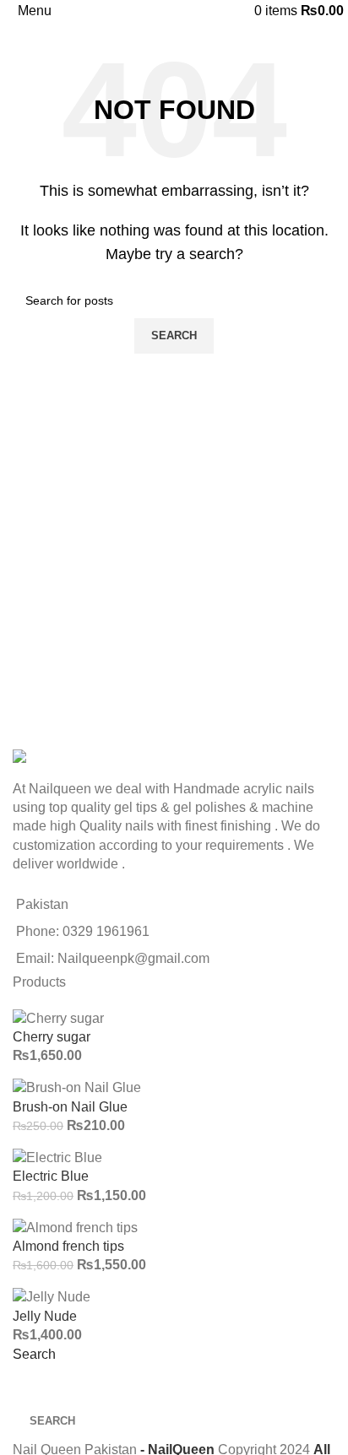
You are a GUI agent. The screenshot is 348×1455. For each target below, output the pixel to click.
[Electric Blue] (57, 1156)
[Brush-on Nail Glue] (77, 1087)
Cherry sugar (51, 1037)
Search (34, 1354)
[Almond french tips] (75, 1227)
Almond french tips (68, 1246)
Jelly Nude (45, 1316)
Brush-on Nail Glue (70, 1107)
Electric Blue (51, 1176)
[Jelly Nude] (51, 1297)
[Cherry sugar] (58, 1017)
